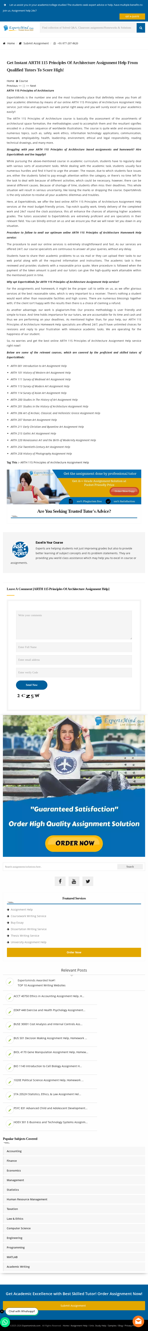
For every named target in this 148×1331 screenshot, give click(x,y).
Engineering (14, 1238)
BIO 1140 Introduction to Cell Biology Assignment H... (48, 1066)
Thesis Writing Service (25, 935)
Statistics (13, 1189)
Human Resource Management (27, 1199)
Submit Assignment (36, 43)
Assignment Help (22, 909)
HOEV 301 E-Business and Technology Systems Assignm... (51, 1122)
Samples (112, 1325)
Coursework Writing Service (28, 916)
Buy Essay (17, 922)
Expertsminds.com (31, 1325)
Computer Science (19, 1228)
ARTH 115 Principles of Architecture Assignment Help (54, 462)
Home (11, 43)
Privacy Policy (131, 1325)
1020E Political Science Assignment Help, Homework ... (49, 1080)
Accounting (14, 1151)
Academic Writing (18, 1266)
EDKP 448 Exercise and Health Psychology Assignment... (49, 1010)
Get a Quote (132, 16)
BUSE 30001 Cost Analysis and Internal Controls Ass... (48, 1024)
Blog (120, 1325)
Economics (14, 1170)
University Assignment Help (28, 942)
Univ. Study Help (97, 1325)
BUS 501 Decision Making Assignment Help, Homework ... (50, 1038)
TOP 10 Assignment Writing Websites (42, 985)
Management (15, 1180)
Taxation (12, 1209)
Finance (12, 1161)
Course (23, 81)
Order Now (74, 952)
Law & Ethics (15, 1218)
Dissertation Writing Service (29, 929)
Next (33, 86)
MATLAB (12, 1257)
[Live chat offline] (138, 1321)
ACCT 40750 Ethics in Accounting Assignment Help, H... (49, 996)
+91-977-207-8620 (67, 43)
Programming (16, 1247)
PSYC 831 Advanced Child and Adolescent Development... (50, 1108)
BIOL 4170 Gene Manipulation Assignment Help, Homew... (51, 1052)
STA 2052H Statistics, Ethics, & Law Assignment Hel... (47, 1094)
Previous (12, 86)
